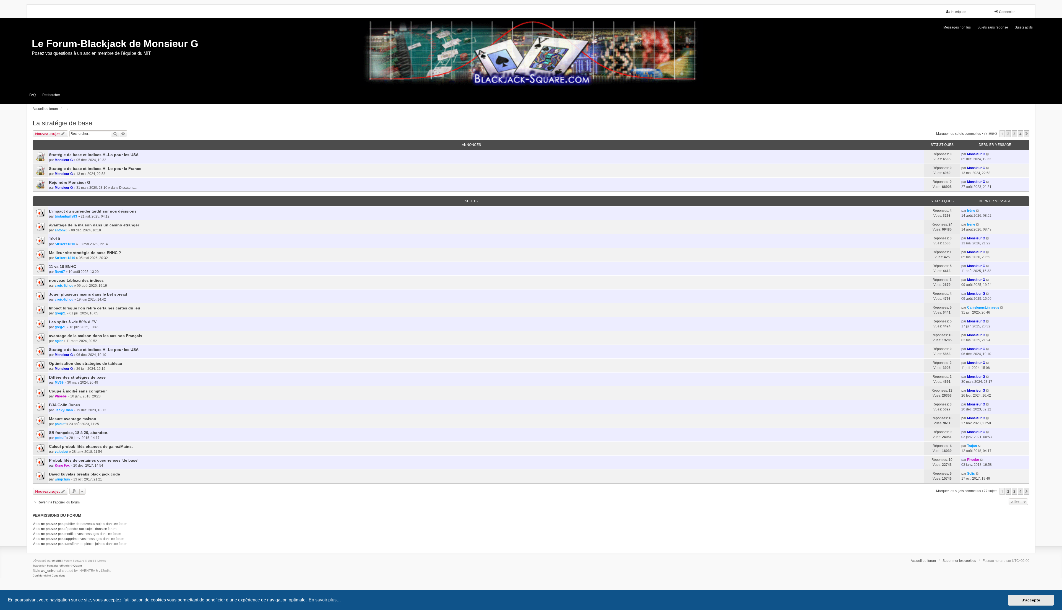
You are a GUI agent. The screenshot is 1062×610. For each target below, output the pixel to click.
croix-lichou (64, 286)
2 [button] (1008, 133)
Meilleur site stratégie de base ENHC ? (85, 252)
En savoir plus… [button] (325, 600)
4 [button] (1020, 133)
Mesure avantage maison (72, 419)
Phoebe (61, 396)
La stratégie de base (62, 123)
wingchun (62, 479)
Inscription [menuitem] (958, 12)
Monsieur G (64, 160)
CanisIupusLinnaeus (983, 307)
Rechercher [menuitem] (51, 95)
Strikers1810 (65, 244)
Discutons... (128, 188)
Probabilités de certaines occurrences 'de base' (93, 460)
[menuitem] (42, 575)
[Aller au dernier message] (988, 154)
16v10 (54, 239)
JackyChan (64, 410)
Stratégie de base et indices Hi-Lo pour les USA (94, 154)
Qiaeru (77, 565)
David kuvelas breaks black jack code (84, 474)
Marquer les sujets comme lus (958, 134)
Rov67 (60, 272)
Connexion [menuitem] (1007, 12)
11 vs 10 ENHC (62, 266)
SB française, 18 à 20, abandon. (78, 432)
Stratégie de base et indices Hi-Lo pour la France (95, 168)
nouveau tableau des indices (76, 280)
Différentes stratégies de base (77, 377)
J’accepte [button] (1031, 600)
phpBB (56, 560)
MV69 (59, 382)
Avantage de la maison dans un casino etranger (94, 225)
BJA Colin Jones (64, 405)
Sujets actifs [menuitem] (1024, 27)
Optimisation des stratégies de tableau (85, 363)
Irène (971, 211)
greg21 (60, 313)
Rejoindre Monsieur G (69, 182)
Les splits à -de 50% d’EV (73, 322)
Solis (971, 473)
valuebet (61, 452)
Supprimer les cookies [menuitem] (959, 561)
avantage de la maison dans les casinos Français (95, 336)
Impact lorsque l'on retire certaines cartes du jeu (94, 308)
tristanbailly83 (66, 216)
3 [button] (1014, 133)
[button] (1026, 133)
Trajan (972, 446)
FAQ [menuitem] (32, 95)
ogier (59, 341)
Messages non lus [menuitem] (957, 27)
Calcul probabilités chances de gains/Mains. (91, 446)
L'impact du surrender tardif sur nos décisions (93, 211)
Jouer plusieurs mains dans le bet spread (88, 294)
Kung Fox (62, 465)
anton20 (61, 230)
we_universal (51, 571)
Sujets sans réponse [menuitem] (992, 27)
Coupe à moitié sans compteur (78, 391)
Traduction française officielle (51, 565)
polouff (60, 424)
